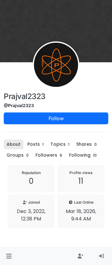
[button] (8, 256)
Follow (56, 118)
